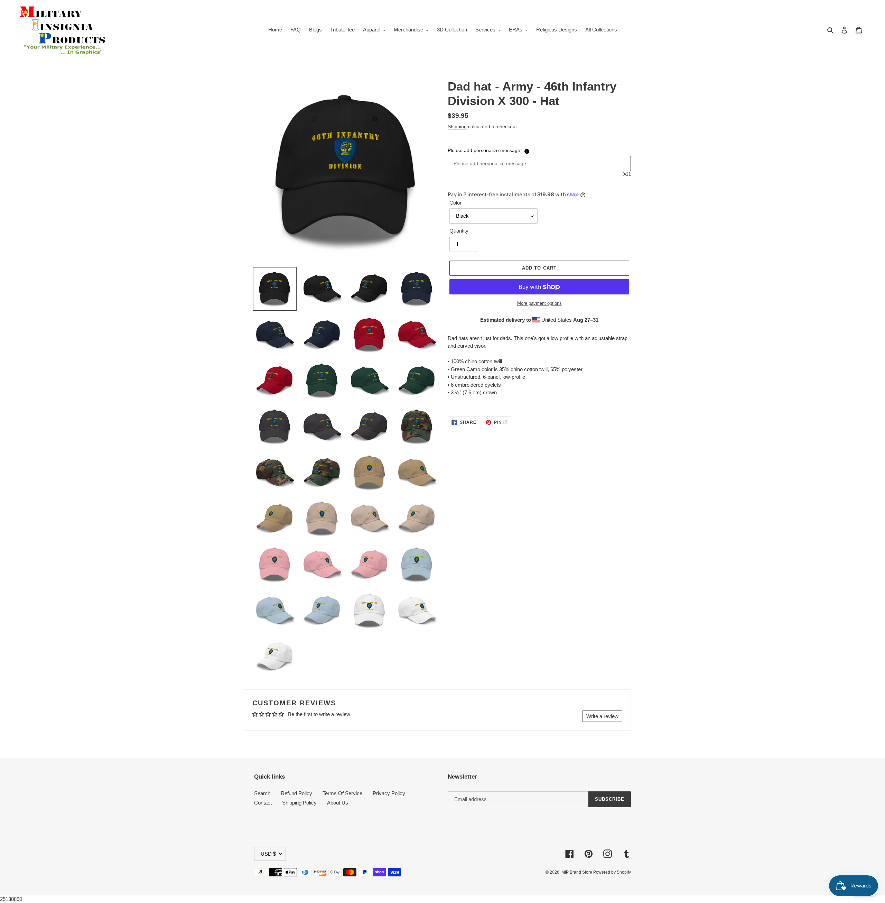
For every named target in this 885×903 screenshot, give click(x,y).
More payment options (539, 303)
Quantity (458, 231)
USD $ (268, 854)
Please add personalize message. (485, 150)
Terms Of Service (342, 793)
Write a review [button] (602, 716)
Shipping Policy (299, 803)
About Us (337, 803)
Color (455, 203)
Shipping (457, 126)
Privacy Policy (389, 793)
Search (262, 793)
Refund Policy (296, 793)
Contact (263, 803)
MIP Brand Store (577, 872)
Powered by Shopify (612, 872)
